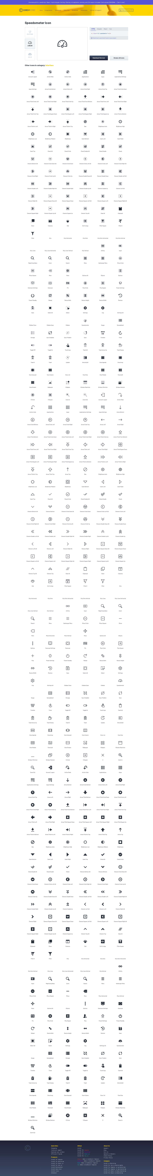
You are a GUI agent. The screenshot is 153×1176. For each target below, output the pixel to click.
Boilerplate (84, 10)
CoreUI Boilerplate (57, 1167)
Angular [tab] (99, 29)
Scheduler (75, 10)
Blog (105, 1150)
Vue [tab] (110, 29)
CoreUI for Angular (57, 1159)
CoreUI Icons (55, 1171)
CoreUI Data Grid (56, 1169)
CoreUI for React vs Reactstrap (113, 1173)
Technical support (56, 1150)
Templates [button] (58, 10)
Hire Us (106, 1152)
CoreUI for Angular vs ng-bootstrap (114, 1167)
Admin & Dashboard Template (88, 1159)
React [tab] (105, 29)
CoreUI (79, 1148)
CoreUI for (83, 1150)
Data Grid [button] (66, 10)
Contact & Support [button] (95, 10)
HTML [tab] (93, 29)
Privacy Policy (108, 1157)
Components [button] (48, 10)
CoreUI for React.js (57, 1163)
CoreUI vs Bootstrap (110, 1163)
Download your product (58, 1152)
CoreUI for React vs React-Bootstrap (115, 1171)
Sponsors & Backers (109, 1154)
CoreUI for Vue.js (56, 1165)
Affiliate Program (56, 1154)
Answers (106, 1148)
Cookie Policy (108, 1156)
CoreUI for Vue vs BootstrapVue (113, 1165)
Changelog (54, 1148)
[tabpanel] (109, 35)
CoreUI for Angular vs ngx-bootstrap (115, 1169)
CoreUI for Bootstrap (57, 1161)
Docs (41, 10)
